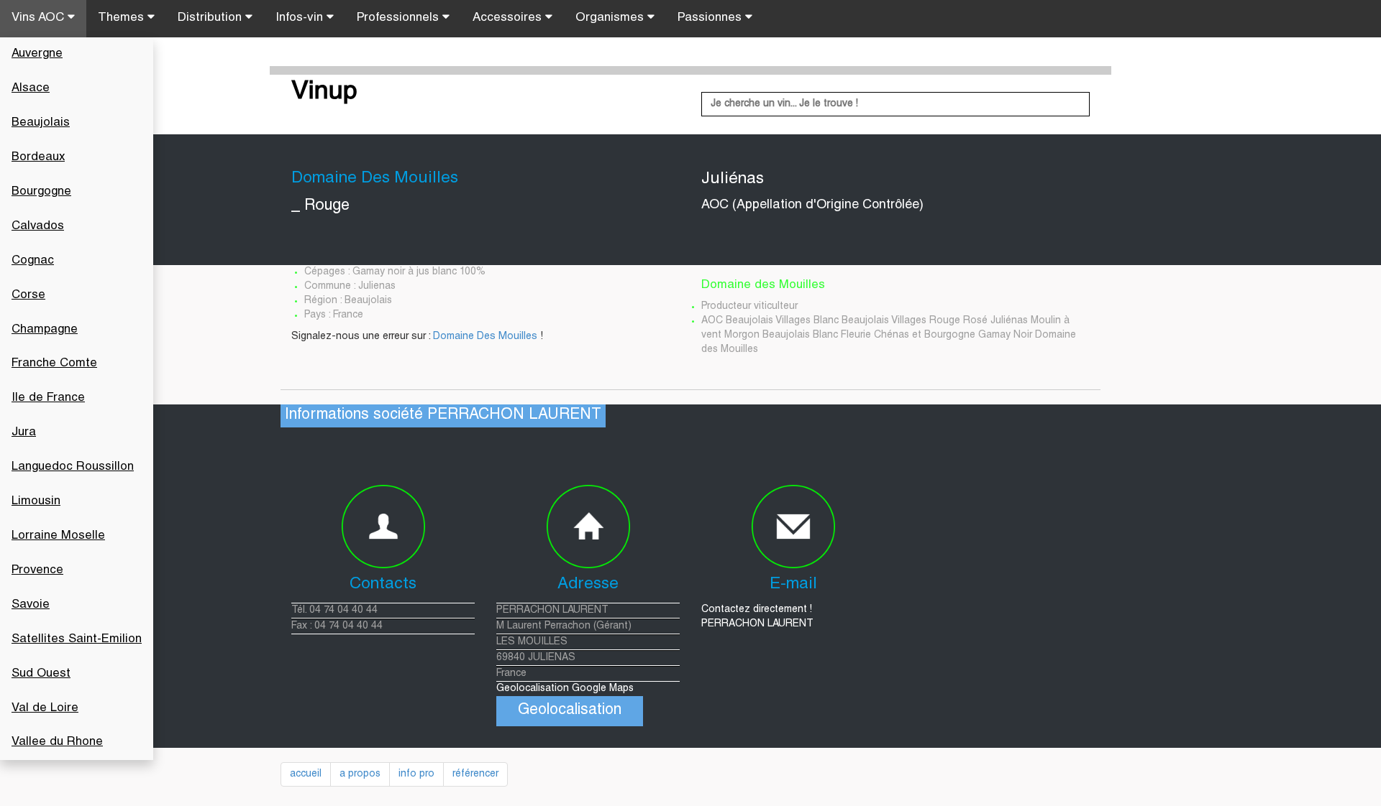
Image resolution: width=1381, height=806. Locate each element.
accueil (306, 774)
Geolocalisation (569, 710)
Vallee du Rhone (57, 742)
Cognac (33, 261)
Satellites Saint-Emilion (77, 640)
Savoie (31, 605)
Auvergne (37, 54)
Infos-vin (301, 18)
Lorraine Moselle (58, 536)
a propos (359, 774)
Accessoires (509, 18)
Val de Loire (45, 709)
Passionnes (711, 18)
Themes (122, 18)
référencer (475, 774)
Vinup (324, 93)
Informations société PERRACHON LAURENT (443, 415)
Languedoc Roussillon (73, 467)
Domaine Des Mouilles (485, 337)
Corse (28, 295)
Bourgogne (41, 192)
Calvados (38, 227)
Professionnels (399, 18)
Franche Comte (54, 364)
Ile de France (48, 398)
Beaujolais (41, 123)
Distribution (211, 18)
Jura (24, 433)
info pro (416, 774)
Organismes (611, 18)
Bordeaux (38, 158)
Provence (37, 571)
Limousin (36, 502)
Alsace (31, 89)
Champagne (45, 330)
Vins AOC (40, 18)
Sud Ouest (41, 674)
